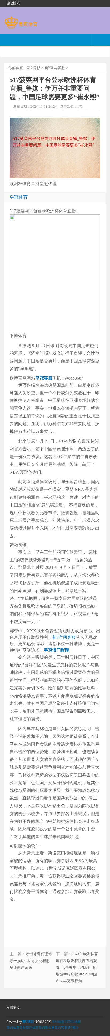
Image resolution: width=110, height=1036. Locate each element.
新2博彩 (33, 68)
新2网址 (73, 1028)
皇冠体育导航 (16, 1028)
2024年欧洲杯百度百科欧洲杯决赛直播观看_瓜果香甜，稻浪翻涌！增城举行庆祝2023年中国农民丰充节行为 (77, 967)
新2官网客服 (54, 68)
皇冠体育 (32, 1028)
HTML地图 (73, 1022)
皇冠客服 (61, 1028)
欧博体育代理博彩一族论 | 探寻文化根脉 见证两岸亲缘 (31, 961)
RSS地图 (58, 1022)
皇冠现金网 (47, 1028)
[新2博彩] (20, 26)
